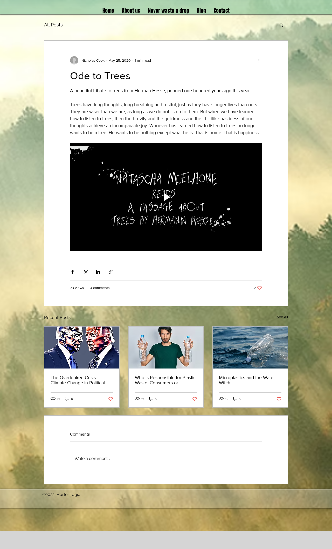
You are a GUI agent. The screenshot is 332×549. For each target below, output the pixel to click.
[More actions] (259, 60)
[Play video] (166, 197)
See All (282, 317)
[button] (281, 25)
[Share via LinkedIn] (97, 271)
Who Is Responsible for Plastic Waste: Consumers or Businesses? (165, 380)
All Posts (53, 24)
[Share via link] (110, 271)
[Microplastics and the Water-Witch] (250, 348)
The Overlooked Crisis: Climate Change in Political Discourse (78, 380)
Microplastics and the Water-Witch (247, 380)
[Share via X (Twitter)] (85, 271)
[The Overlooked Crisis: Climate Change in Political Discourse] (81, 348)
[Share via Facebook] (72, 271)
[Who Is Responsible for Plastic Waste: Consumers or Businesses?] (166, 348)
